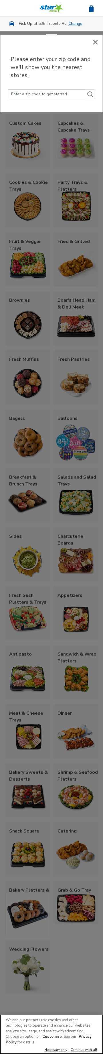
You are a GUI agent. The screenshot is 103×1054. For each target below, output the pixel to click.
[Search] (90, 94)
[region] (51, 1034)
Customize (52, 1036)
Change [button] (75, 23)
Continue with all (84, 1050)
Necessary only (55, 1050)
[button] (91, 8)
